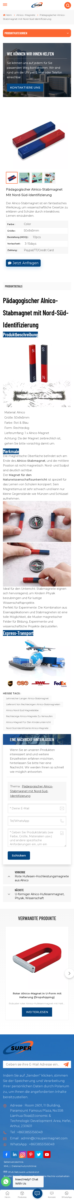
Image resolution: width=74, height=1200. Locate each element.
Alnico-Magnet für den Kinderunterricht (28, 722)
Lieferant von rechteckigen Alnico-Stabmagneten (33, 704)
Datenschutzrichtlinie (24, 1166)
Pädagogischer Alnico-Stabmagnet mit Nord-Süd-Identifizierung (31, 791)
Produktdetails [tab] (13, 286)
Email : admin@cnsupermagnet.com (38, 1138)
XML (6, 1166)
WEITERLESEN (37, 1012)
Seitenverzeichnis (13, 1161)
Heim (9, 14)
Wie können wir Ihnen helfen (30, 53)
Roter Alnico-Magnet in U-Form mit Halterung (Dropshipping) (37, 995)
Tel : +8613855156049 (26, 1132)
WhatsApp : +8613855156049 (32, 1144)
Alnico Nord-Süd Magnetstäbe (22, 710)
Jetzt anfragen (26, 263)
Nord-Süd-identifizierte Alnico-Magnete (27, 728)
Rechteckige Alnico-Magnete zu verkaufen (29, 716)
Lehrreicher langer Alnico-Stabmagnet (27, 698)
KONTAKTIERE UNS (25, 87)
